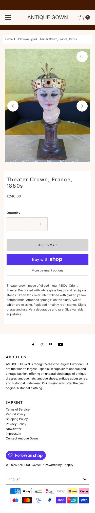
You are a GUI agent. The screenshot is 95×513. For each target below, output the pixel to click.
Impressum (13, 433)
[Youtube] (60, 344)
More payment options (47, 270)
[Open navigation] (8, 17)
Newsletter (13, 429)
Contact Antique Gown (22, 438)
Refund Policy (16, 414)
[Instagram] (41, 344)
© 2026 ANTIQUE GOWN (24, 465)
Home (9, 39)
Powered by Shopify (59, 465)
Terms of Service (18, 409)
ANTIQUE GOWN (47, 17)
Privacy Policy (16, 424)
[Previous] (12, 106)
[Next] (82, 106)
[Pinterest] (50, 344)
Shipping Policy (17, 419)
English (15, 479)
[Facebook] (33, 344)
